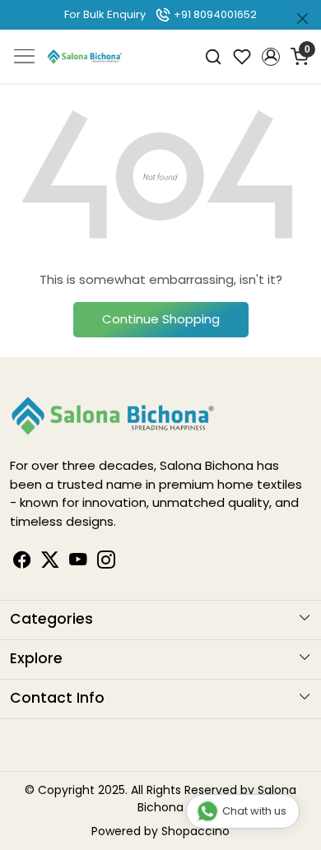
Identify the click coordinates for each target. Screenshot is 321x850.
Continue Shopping (161, 318)
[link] (213, 56)
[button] (270, 57)
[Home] (85, 56)
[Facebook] (22, 562)
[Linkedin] (50, 562)
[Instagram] (106, 562)
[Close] (302, 18)
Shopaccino (195, 831)
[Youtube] (78, 562)
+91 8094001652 (214, 14)
